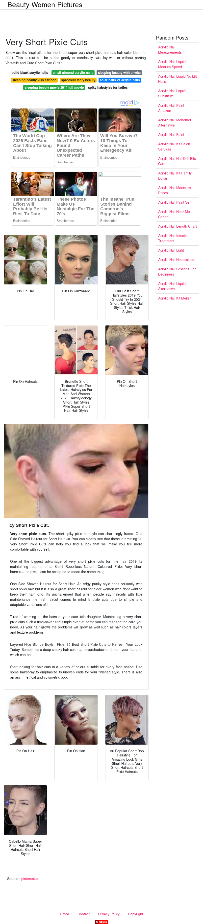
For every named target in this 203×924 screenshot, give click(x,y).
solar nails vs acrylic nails (120, 80)
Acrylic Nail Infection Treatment (174, 238)
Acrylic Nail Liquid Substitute (172, 93)
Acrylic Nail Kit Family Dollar (175, 176)
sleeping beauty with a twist (119, 72)
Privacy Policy (109, 913)
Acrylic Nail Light (171, 250)
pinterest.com (32, 878)
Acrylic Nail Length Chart (177, 226)
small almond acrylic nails (73, 72)
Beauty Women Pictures (44, 4)
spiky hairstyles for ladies (107, 87)
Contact (83, 913)
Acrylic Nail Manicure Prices (174, 190)
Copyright (135, 913)
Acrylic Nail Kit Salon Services (174, 146)
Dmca (64, 913)
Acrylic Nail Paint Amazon (171, 108)
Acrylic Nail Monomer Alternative (174, 122)
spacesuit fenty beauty (78, 80)
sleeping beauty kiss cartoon (34, 80)
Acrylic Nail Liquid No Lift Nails (177, 79)
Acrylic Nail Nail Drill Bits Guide (177, 161)
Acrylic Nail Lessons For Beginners (177, 271)
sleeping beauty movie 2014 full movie (54, 87)
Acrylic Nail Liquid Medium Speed (172, 64)
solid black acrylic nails (30, 72)
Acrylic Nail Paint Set (174, 202)
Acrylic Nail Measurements (170, 49)
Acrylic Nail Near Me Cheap (174, 214)
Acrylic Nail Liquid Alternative (172, 286)
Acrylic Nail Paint (171, 134)
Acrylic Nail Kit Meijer (174, 298)
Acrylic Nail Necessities (176, 259)
